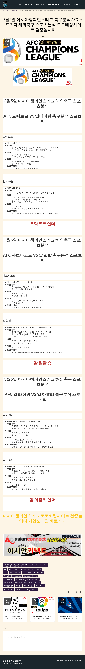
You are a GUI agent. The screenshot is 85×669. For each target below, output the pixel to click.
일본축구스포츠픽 (34, 582)
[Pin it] (76, 591)
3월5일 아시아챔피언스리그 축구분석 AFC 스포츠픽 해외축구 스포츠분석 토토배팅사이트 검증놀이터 (24, 565)
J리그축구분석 (36, 569)
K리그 (5, 572)
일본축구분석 (8, 582)
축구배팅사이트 (8, 586)
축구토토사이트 (8, 589)
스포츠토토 (17, 576)
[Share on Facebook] (69, 591)
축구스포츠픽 (40, 586)
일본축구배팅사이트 (33, 579)
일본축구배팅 (20, 579)
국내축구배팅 (8, 576)
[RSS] (80, 591)
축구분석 (18, 586)
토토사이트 (34, 589)
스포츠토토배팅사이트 (30, 576)
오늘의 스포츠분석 (11, 10)
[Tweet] (73, 591)
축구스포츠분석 (28, 586)
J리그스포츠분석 (14, 569)
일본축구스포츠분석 (20, 582)
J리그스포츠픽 (25, 569)
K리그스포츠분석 (15, 572)
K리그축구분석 (38, 572)
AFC (5, 569)
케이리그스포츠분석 (22, 589)
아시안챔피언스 (8, 579)
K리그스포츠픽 (27, 572)
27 (7, 601)
